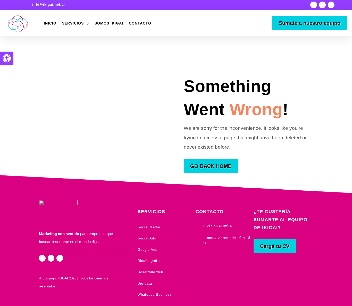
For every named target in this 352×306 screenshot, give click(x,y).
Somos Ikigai (109, 23)
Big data (145, 283)
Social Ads (147, 238)
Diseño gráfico (150, 261)
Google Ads (147, 250)
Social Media (149, 227)
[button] (6, 58)
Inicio (50, 23)
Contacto (140, 23)
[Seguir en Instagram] (313, 5)
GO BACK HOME (210, 166)
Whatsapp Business (155, 294)
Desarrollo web (150, 272)
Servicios (73, 23)
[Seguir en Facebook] (322, 5)
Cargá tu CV (274, 246)
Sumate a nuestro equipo (309, 23)
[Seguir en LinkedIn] (331, 5)
